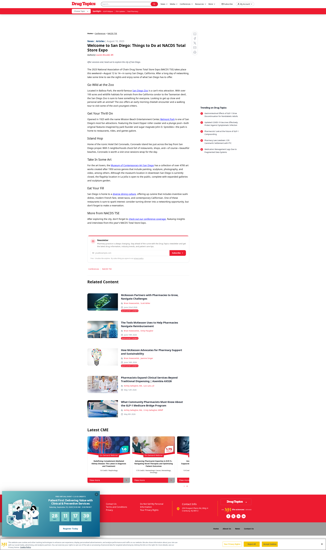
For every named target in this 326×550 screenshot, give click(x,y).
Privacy (109, 510)
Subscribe (176, 253)
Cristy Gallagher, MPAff (153, 410)
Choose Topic (79, 11)
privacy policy (138, 258)
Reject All (252, 544)
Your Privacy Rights (149, 510)
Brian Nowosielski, (132, 303)
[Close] (322, 544)
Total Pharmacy (132, 11)
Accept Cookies (269, 544)
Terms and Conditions (116, 507)
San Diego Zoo (140, 90)
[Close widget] (96, 494)
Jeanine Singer (147, 358)
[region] (163, 544)
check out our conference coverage (147, 218)
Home (90, 33)
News (237, 528)
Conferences (185, 4)
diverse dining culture (124, 194)
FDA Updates (120, 11)
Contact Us (111, 503)
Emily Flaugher (147, 331)
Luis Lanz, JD (149, 386)
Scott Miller (145, 303)
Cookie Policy (25, 547)
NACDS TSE (107, 269)
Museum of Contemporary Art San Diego (132, 165)
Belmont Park (167, 119)
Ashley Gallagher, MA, (133, 386)
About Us (227, 528)
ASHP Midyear (108, 11)
